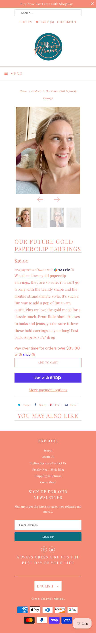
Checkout (67, 22)
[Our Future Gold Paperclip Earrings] (48, 150)
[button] (48, 270)
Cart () (46, 22)
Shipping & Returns (48, 476)
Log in (25, 22)
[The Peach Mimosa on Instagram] (52, 549)
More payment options (48, 389)
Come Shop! (48, 482)
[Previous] (39, 199)
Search (48, 450)
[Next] (56, 199)
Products (36, 91)
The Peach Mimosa (52, 598)
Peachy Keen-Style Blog (48, 469)
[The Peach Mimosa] (48, 47)
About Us (48, 456)
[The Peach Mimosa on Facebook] (44, 549)
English (45, 586)
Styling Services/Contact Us (48, 463)
